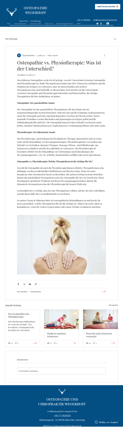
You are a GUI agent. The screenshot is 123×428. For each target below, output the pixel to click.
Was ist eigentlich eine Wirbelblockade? (18, 315)
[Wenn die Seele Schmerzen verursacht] (100, 319)
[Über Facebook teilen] (18, 284)
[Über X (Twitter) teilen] (24, 284)
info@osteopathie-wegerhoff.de (62, 411)
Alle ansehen (113, 305)
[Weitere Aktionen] (104, 55)
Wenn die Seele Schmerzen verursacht (99, 335)
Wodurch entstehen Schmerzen (56, 335)
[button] (115, 39)
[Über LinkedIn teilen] (30, 284)
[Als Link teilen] (36, 284)
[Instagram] (101, 23)
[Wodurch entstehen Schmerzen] (61, 319)
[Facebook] (97, 23)
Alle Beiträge (11, 38)
